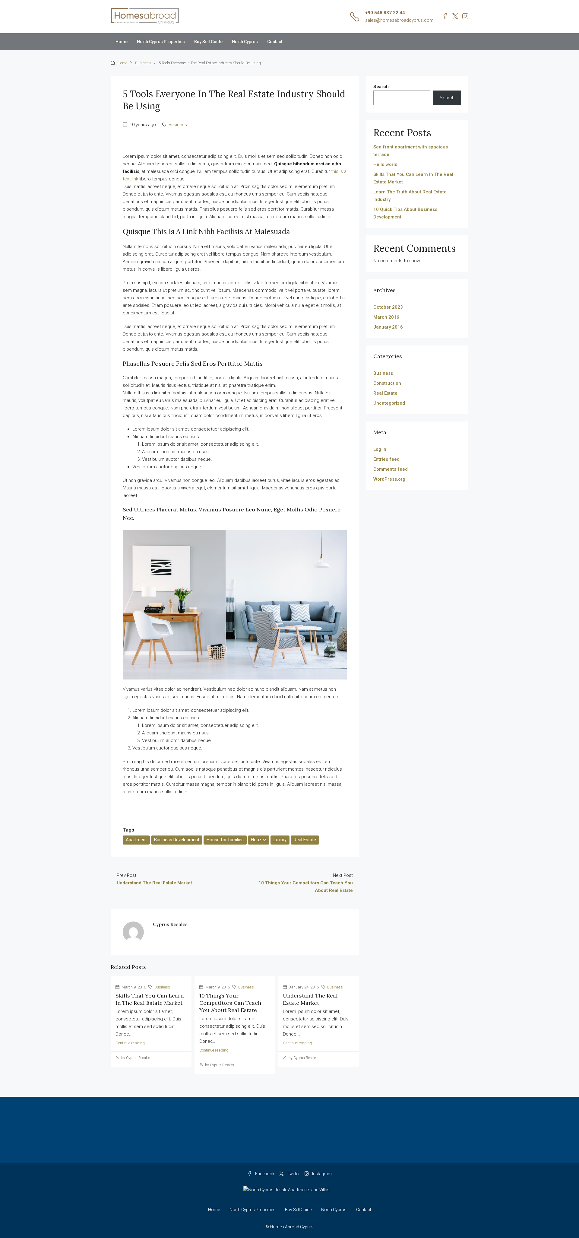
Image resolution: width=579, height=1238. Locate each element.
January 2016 (388, 327)
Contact (274, 41)
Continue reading (130, 1043)
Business (143, 63)
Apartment (136, 839)
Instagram (321, 1173)
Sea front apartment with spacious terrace (410, 150)
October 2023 (388, 307)
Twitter (293, 1173)
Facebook (264, 1173)
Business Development (176, 839)
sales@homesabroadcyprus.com (399, 20)
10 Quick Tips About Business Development (405, 213)
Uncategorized (389, 403)
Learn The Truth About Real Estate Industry (410, 195)
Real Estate (305, 839)
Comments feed (390, 469)
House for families (225, 839)
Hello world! (386, 164)
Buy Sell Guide (208, 41)
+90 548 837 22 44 (385, 12)
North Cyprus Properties (161, 41)
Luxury (280, 839)
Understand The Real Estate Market (310, 999)
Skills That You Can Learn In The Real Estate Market (149, 999)
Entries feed (386, 459)
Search (381, 86)
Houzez (258, 839)
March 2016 (386, 317)
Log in (379, 449)
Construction (387, 383)
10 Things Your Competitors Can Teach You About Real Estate (230, 1003)
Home (121, 41)
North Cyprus (245, 41)
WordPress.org (389, 479)
